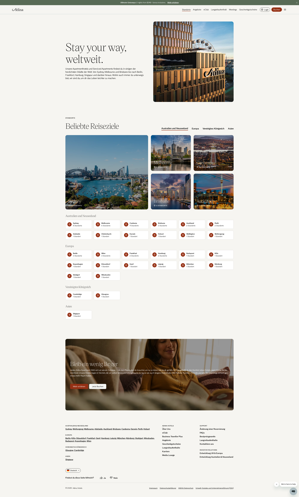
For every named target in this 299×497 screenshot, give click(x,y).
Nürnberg (130, 438)
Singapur (69, 459)
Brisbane (117, 429)
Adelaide (98, 429)
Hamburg (105, 438)
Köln (73, 438)
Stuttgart (139, 438)
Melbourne (89, 429)
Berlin (68, 438)
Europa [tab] (195, 128)
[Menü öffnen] (285, 9)
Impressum (153, 488)
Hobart (146, 429)
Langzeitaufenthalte (171, 448)
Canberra (125, 429)
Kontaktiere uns (207, 444)
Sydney (68, 429)
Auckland (107, 429)
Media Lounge (168, 455)
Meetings (233, 9)
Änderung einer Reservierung (212, 429)
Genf (98, 438)
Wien (89, 441)
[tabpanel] (149, 172)
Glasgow (69, 450)
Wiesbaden (149, 438)
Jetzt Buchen (97, 386)
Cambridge (79, 450)
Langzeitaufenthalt (219, 9)
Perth (140, 429)
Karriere (165, 451)
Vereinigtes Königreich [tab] (213, 128)
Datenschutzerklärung (168, 488)
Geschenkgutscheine (248, 9)
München (121, 438)
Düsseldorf (81, 438)
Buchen (276, 9)
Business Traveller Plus (172, 436)
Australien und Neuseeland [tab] (174, 128)
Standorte (186, 9)
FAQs (202, 433)
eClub (206, 9)
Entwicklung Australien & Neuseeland (216, 457)
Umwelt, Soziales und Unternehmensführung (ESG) (215, 488)
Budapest (69, 441)
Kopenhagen (80, 441)
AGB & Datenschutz (185, 488)
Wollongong (78, 429)
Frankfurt (91, 438)
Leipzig (113, 438)
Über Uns (166, 429)
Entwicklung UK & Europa (211, 453)
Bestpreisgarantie (207, 436)
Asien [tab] (231, 128)
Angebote (197, 9)
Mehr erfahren (79, 386)
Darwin (134, 429)
